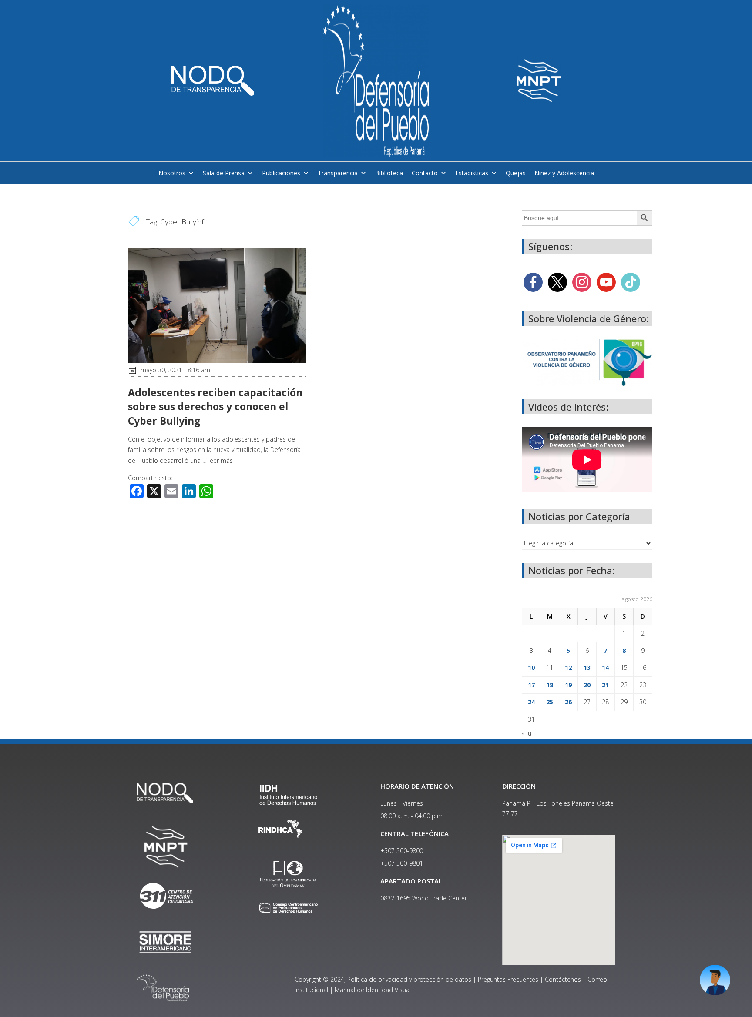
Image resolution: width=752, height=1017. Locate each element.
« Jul (527, 733)
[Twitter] (557, 282)
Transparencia (338, 173)
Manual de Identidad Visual (373, 990)
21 (605, 685)
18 (549, 685)
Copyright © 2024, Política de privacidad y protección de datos (383, 979)
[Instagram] (581, 282)
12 (568, 667)
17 (531, 685)
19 (568, 685)
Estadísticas (471, 173)
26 (568, 702)
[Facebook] (533, 282)
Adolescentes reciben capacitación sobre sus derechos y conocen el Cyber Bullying (215, 406)
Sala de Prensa (224, 173)
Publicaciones (281, 173)
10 (531, 667)
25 (549, 702)
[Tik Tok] (630, 282)
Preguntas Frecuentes (508, 979)
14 (605, 667)
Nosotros (171, 173)
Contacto (425, 173)
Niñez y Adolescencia (564, 173)
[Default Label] (606, 282)
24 (531, 702)
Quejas (516, 173)
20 (587, 685)
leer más (220, 460)
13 (587, 667)
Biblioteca (389, 173)
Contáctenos (563, 979)
